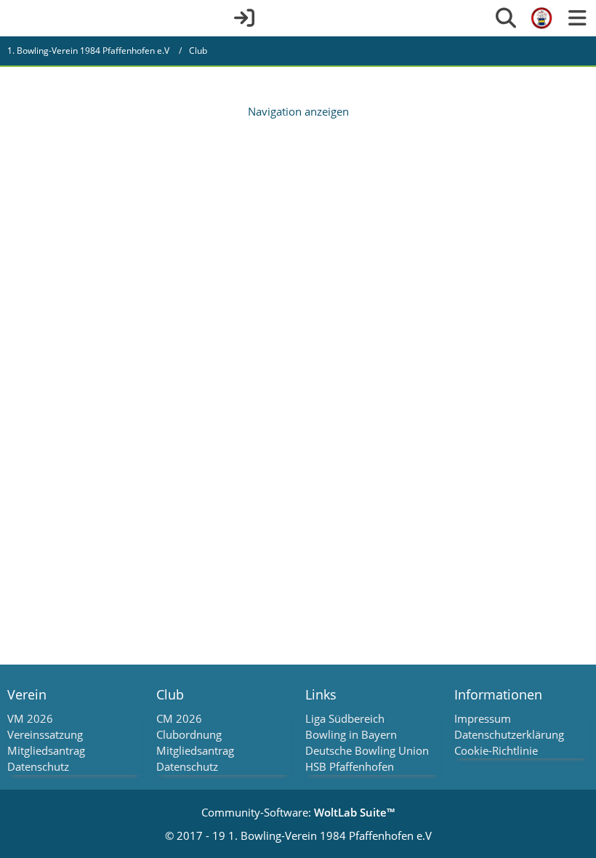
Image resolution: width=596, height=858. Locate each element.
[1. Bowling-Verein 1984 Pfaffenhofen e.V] (541, 18)
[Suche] (505, 18)
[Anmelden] (244, 18)
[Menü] (577, 18)
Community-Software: (298, 812)
